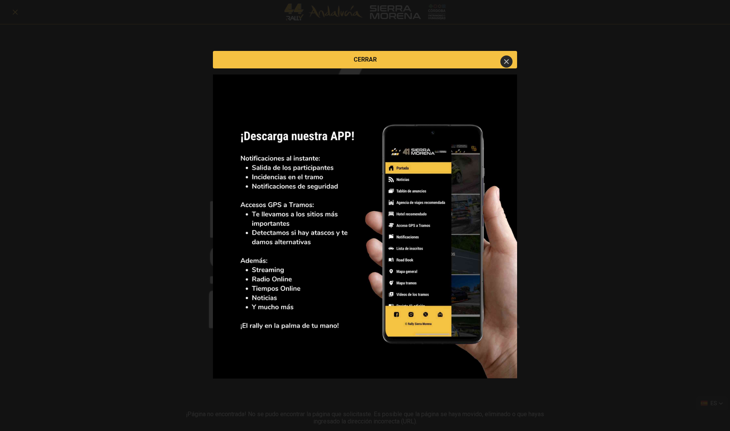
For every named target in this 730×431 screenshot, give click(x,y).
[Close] (506, 61)
